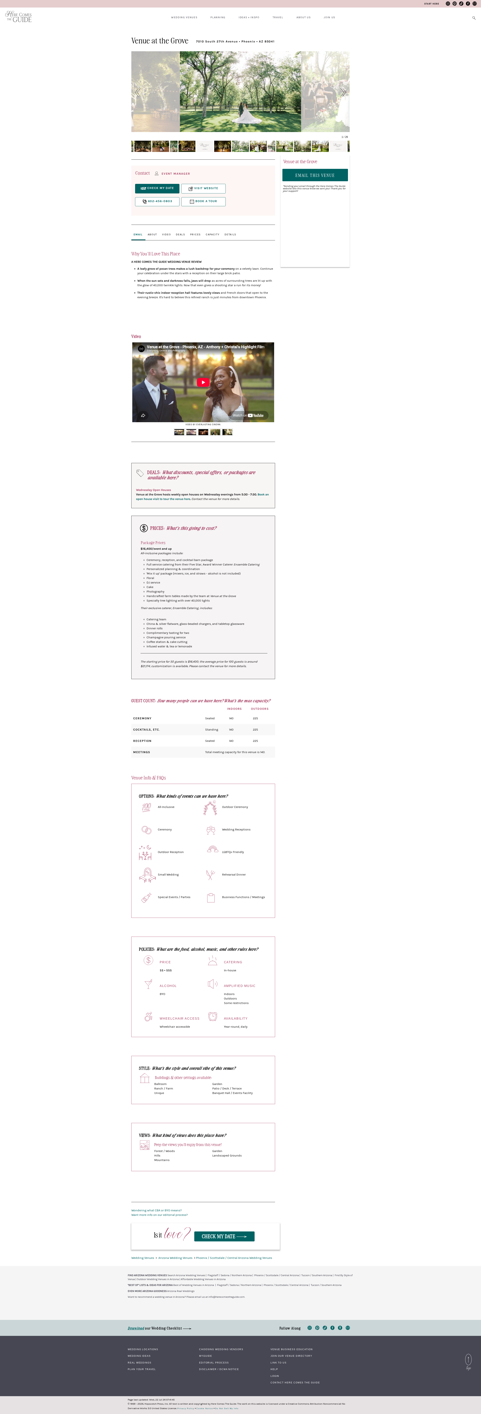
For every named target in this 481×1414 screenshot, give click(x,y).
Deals (180, 234)
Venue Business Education (292, 1349)
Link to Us (279, 1362)
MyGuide (205, 1356)
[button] (135, 92)
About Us (303, 17)
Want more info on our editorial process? (159, 1215)
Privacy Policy (185, 1408)
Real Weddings (139, 1362)
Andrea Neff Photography (319, 128)
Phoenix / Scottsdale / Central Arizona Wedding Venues (234, 1258)
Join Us (329, 17)
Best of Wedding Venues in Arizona (193, 1285)
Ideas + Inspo (249, 17)
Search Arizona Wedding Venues (186, 1275)
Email (138, 234)
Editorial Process (214, 1362)
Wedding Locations (143, 1349)
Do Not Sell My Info (227, 1408)
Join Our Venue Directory (291, 1356)
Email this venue (315, 175)
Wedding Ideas (139, 1356)
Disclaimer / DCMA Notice (219, 1369)
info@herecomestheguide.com (226, 1296)
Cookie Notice (204, 1408)
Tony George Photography (198, 128)
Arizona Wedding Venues (175, 1258)
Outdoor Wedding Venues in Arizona (158, 1279)
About (152, 234)
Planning (217, 17)
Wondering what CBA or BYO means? (156, 1210)
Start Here (431, 3)
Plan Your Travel (142, 1369)
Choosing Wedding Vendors (221, 1349)
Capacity (212, 234)
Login (275, 1376)
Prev (137, 385)
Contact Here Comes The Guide (295, 1382)
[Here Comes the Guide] (16, 14)
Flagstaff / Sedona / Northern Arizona (230, 1275)
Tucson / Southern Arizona (316, 1275)
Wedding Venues (184, 17)
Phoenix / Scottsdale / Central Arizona (276, 1275)
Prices (195, 234)
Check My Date (219, 1236)
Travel (278, 17)
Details (230, 234)
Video (166, 234)
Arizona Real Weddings (180, 1291)
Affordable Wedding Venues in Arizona (203, 1279)
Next (269, 385)
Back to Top (468, 1355)
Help (274, 1369)
